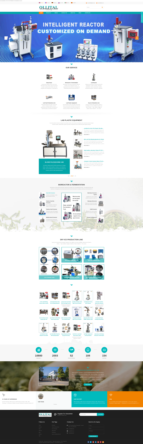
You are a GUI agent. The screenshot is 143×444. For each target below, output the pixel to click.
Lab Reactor (94, 82)
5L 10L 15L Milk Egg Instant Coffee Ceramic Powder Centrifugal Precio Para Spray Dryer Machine (44, 302)
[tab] (48, 195)
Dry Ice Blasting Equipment (94, 269)
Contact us (64, 12)
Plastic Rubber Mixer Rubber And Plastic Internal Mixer (94, 161)
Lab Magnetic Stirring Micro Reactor (88, 302)
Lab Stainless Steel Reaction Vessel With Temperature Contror (44, 335)
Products (48, 12)
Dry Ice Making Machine (71, 252)
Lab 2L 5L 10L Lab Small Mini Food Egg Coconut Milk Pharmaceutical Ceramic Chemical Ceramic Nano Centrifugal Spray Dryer (66, 302)
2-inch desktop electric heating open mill (43, 318)
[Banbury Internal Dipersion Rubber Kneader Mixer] (78, 143)
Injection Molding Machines (56, 434)
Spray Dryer (49, 82)
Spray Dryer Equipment (56, 441)
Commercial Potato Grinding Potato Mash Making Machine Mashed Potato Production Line (99, 318)
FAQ (110, 399)
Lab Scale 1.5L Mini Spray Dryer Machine (99, 302)
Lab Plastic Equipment (71, 102)
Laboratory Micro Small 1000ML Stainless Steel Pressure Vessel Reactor (88, 318)
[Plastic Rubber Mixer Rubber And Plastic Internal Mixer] (78, 165)
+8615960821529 (71, 433)
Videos (56, 12)
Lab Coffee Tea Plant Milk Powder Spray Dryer (55, 318)
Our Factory (78, 399)
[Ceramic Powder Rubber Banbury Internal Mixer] (78, 132)
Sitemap (40, 434)
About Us (40, 430)
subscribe (100, 414)
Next (39, 174)
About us (73, 12)
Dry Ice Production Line (93, 102)
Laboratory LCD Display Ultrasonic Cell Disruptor (99, 335)
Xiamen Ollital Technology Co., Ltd (88, 370)
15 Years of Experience (9, 399)
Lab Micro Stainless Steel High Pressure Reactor (77, 302)
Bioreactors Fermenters (48, 441)
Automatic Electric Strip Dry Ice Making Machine (55, 302)
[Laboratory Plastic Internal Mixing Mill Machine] (78, 154)
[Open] (142, 17)
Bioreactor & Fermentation (71, 82)
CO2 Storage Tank (48, 260)
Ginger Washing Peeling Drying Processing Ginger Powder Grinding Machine (66, 335)
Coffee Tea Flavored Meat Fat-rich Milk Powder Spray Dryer (66, 318)
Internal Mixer (54, 150)
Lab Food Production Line (49, 102)
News (80, 12)
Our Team (41, 401)
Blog (39, 432)
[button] (6, 38)
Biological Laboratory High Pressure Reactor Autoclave (77, 318)
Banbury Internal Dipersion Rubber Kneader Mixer (94, 139)
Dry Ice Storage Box (94, 251)
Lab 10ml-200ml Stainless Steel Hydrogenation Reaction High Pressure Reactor (55, 335)
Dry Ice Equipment (64, 441)
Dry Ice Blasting (54, 428)
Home (41, 12)
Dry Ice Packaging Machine (71, 269)
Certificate (87, 12)
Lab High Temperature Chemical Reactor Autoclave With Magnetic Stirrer (88, 335)
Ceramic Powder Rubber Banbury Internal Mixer (94, 128)
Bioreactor (53, 425)
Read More (86, 134)
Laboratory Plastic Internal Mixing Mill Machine (94, 150)
